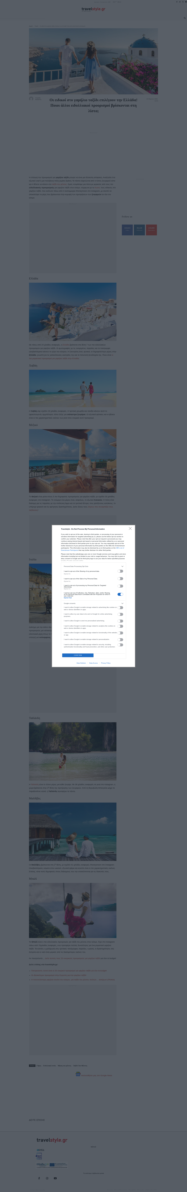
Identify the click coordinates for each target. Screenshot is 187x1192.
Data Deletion (81, 663)
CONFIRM (78, 655)
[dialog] (93, 596)
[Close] (131, 529)
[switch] (120, 571)
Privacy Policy (105, 663)
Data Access (93, 663)
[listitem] (93, 566)
